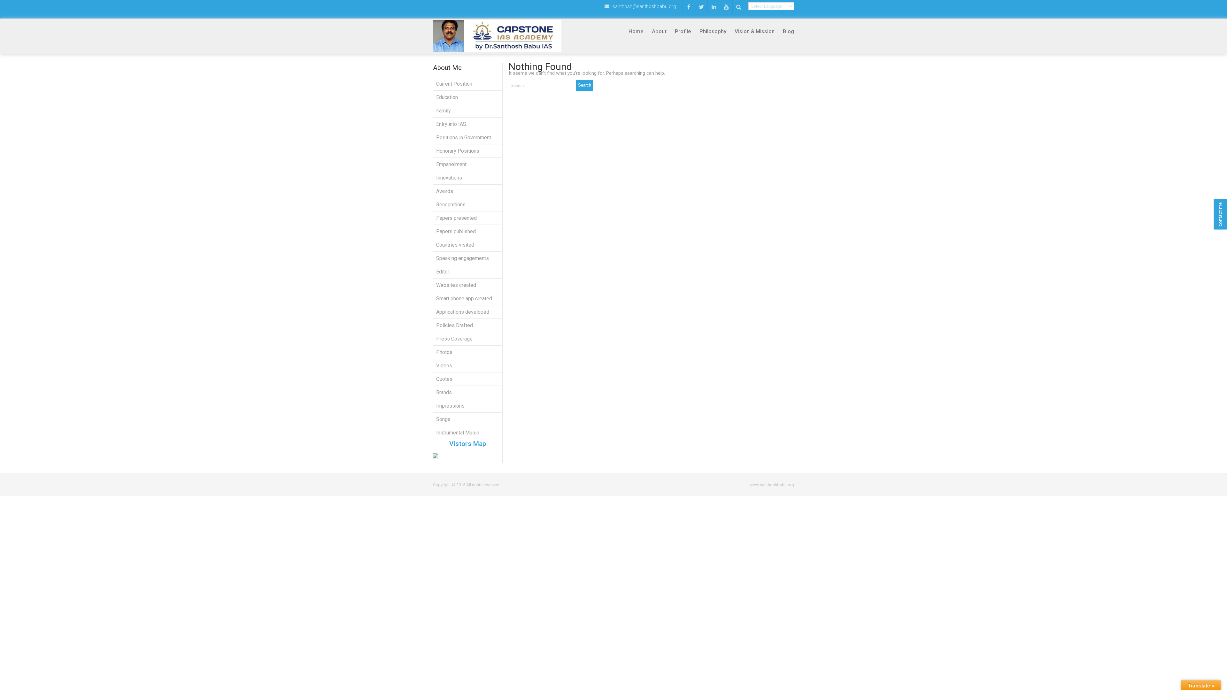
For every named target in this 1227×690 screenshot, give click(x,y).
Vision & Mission (755, 31)
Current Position (454, 84)
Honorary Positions (457, 151)
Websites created (456, 285)
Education (447, 97)
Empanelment (451, 164)
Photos (444, 352)
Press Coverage (454, 339)
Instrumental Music (457, 433)
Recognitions (451, 205)
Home (636, 31)
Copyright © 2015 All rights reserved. (466, 484)
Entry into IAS (451, 124)
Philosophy (712, 31)
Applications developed (462, 312)
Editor (442, 272)
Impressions (450, 406)
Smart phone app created (464, 298)
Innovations (449, 178)
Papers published (456, 231)
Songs (443, 419)
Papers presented (456, 218)
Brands (444, 392)
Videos (444, 366)
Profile (683, 31)
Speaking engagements (462, 258)
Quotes (444, 379)
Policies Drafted (454, 325)
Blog (788, 31)
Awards (444, 191)
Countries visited (455, 245)
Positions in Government (463, 137)
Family (443, 111)
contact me (1220, 214)
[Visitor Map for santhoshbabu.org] (467, 455)
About (659, 31)
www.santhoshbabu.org (772, 484)
